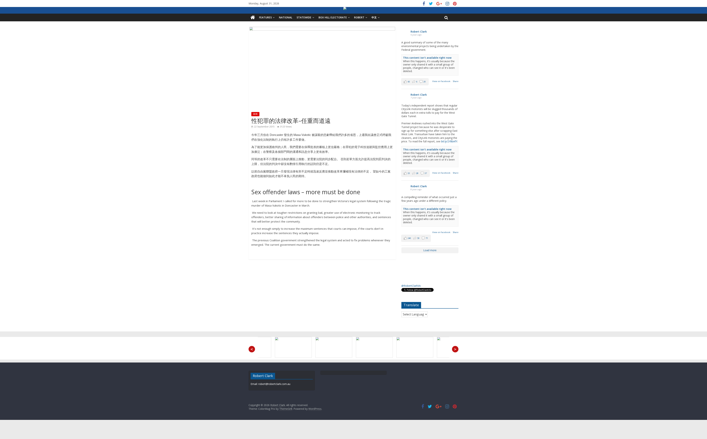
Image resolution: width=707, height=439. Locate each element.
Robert (359, 17)
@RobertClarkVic (411, 285)
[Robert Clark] (253, 17)
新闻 (255, 113)
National (285, 17)
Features (265, 17)
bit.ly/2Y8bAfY (449, 141)
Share (455, 81)
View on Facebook (441, 81)
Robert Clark (419, 31)
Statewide (304, 17)
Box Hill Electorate (333, 17)
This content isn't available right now (427, 57)
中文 (374, 17)
